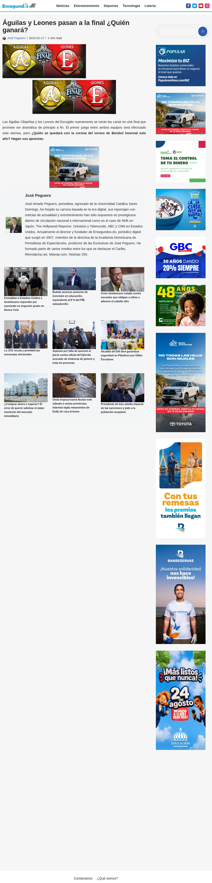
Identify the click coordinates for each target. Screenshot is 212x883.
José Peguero (16, 38)
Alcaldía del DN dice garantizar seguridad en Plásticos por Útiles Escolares (121, 355)
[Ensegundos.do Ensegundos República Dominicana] (19, 5)
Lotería (150, 6)
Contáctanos (83, 878)
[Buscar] (202, 31)
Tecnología (131, 6)
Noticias (62, 6)
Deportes (111, 6)
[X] (194, 5)
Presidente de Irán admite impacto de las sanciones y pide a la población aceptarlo (122, 408)
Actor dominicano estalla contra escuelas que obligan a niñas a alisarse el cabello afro (121, 297)
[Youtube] (201, 5)
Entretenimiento (86, 6)
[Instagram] (207, 5)
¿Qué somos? (107, 878)
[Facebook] (188, 5)
